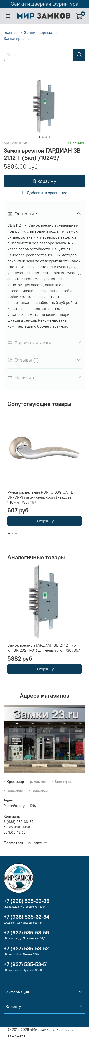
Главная (10, 32)
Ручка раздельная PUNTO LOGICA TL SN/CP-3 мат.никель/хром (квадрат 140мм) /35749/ (40, 497)
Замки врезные (18, 38)
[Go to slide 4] (49, 137)
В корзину (44, 520)
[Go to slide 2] (43, 137)
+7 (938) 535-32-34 (26, 916)
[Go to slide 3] (46, 137)
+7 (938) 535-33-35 (26, 901)
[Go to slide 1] (39, 137)
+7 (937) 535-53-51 (26, 964)
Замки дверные (38, 32)
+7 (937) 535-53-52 (26, 948)
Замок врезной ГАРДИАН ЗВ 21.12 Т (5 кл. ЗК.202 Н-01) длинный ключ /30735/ (43, 648)
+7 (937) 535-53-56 (26, 932)
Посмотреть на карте (23, 842)
